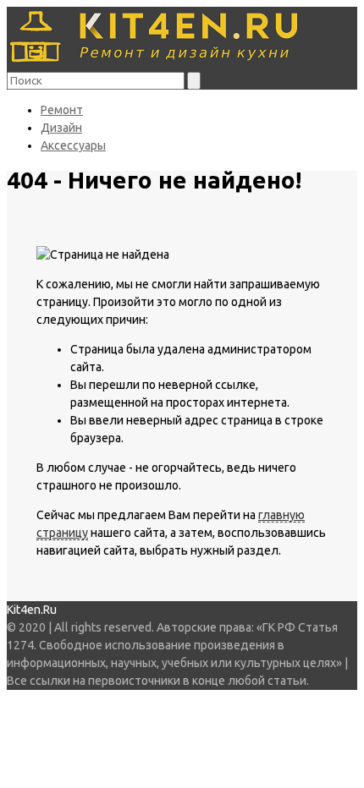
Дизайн (61, 127)
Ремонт (62, 110)
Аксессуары (73, 145)
